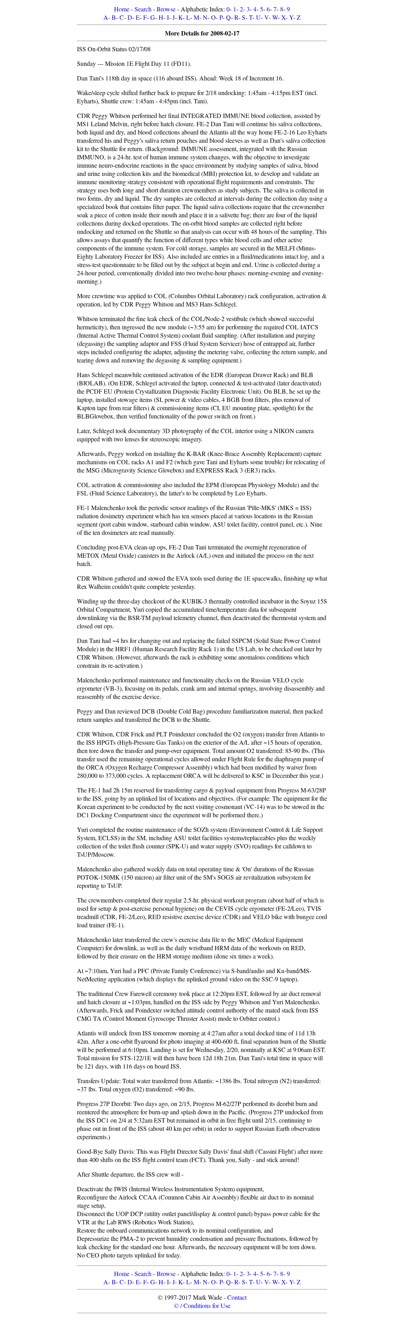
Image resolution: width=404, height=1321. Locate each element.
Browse (166, 9)
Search (143, 9)
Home (121, 9)
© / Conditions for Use (202, 1305)
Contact (237, 1297)
